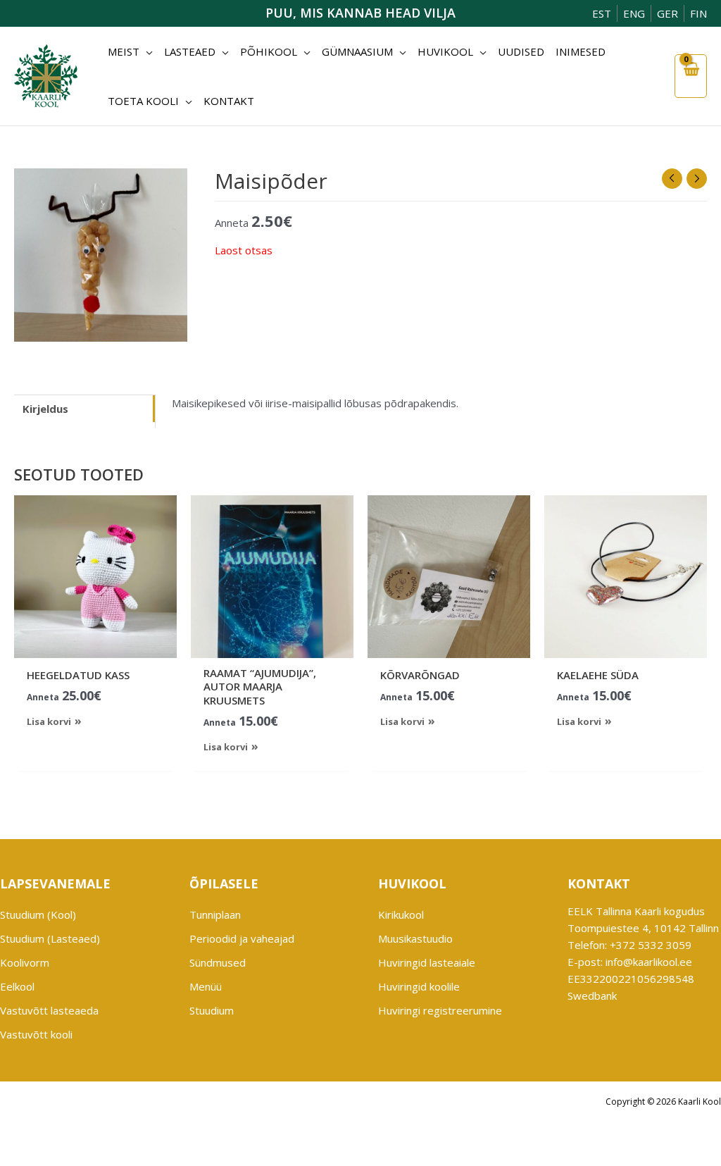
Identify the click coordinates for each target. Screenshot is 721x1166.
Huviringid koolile (419, 986)
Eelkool (17, 986)
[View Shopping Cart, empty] (691, 76)
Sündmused (217, 962)
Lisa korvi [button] (49, 721)
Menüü (205, 986)
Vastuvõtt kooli (36, 1034)
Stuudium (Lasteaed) (50, 938)
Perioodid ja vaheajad (241, 938)
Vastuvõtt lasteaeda (49, 1010)
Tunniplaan (215, 914)
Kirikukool (401, 914)
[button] (146, 51)
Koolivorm (24, 962)
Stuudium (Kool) (38, 914)
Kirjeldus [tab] (45, 409)
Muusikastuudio (415, 938)
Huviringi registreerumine (440, 1010)
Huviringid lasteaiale (426, 962)
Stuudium (211, 1010)
